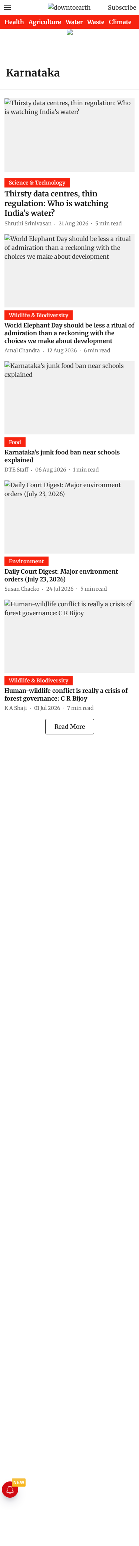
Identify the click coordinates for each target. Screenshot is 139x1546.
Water (74, 22)
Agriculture (45, 22)
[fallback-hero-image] (69, 135)
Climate (120, 22)
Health (14, 22)
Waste (96, 22)
